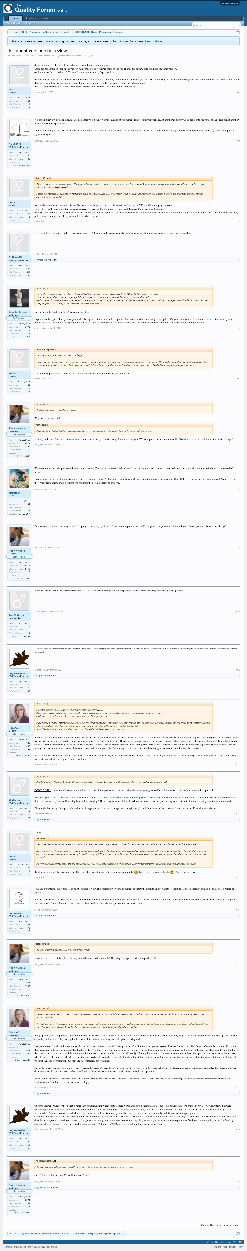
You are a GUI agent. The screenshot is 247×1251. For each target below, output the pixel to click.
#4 (238, 254)
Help (222, 1242)
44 (29, 504)
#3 (238, 221)
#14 (238, 877)
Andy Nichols (17, 428)
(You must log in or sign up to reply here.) (220, 1225)
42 (29, 691)
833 (28, 269)
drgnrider (14, 492)
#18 (238, 1129)
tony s (38, 819)
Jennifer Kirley (42, 260)
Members (46, 18)
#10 (238, 612)
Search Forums (14, 23)
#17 (238, 1087)
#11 (238, 670)
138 (28, 811)
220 (28, 684)
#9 (238, 547)
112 (28, 333)
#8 (238, 489)
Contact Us (212, 1242)
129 (28, 156)
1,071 (27, 327)
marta (78, 56)
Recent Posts (31, 23)
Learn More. (154, 41)
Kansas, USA (24, 514)
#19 (238, 1181)
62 (29, 275)
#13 (238, 814)
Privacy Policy (236, 1247)
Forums (15, 18)
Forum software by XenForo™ (31, 1247)
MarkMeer (14, 800)
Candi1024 (15, 144)
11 (29, 101)
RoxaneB (14, 727)
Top (235, 1242)
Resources (30, 18)
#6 (238, 379)
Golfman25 (15, 257)
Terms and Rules (219, 1247)
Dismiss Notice (236, 41)
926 (28, 743)
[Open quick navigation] (237, 32)
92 (29, 749)
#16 (238, 964)
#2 (238, 141)
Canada (26, 636)
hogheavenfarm (18, 673)
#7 (238, 444)
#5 (238, 328)
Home (229, 1242)
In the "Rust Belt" (22, 456)
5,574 (27, 443)
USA (28, 337)
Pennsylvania (24, 165)
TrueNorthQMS (17, 615)
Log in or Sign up (230, 3)
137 (28, 925)
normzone (15, 913)
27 (29, 162)
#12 (238, 764)
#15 (238, 910)
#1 (238, 92)
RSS (240, 1242)
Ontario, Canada (22, 756)
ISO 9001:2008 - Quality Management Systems (43, 56)
